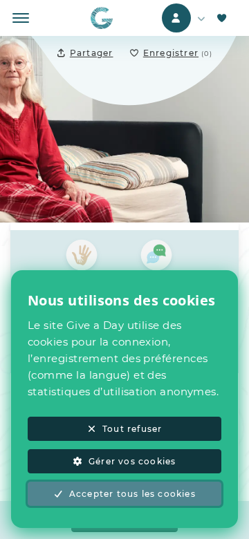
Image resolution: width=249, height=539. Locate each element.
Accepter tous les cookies (132, 494)
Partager (91, 53)
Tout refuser (132, 429)
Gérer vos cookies (132, 461)
